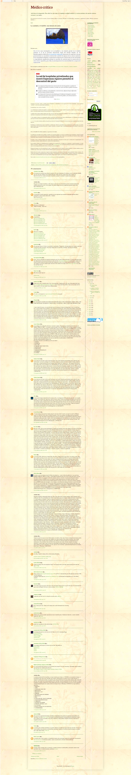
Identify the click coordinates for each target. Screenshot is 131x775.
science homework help (38, 251)
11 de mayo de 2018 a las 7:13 (40, 177)
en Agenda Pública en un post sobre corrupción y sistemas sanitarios (62, 66)
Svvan (35, 203)
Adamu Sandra (37, 358)
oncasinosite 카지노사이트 (39, 643)
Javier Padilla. (90, 29)
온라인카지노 (37, 648)
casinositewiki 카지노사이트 (39, 630)
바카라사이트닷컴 (59, 587)
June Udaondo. (91, 32)
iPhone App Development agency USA (47, 573)
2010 (90, 311)
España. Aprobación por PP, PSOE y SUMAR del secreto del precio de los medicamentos (94, 152)
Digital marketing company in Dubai (41, 664)
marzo (91, 283)
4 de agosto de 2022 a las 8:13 (39, 639)
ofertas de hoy (36, 275)
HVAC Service (37, 736)
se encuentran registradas (56, 54)
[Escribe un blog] (51, 163)
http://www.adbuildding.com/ (39, 221)
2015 (90, 302)
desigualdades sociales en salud (93, 67)
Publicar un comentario (36, 753)
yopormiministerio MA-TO (93, 73)
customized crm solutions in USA (51, 576)
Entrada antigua (80, 756)
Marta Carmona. (91, 33)
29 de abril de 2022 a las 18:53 (40, 625)
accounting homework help (39, 250)
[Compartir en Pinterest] (54, 163)
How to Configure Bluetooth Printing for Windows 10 (44, 284)
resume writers (45, 717)
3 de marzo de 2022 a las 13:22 (40, 579)
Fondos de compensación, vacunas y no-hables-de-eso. (95, 292)
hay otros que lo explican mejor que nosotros (93, 79)
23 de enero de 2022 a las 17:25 (40, 567)
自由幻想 (36, 745)
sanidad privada (53, 164)
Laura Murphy (37, 324)
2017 (90, 282)
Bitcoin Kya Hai (37, 209)
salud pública (91, 61)
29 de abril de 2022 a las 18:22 (40, 618)
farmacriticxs (89, 81)
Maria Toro (36, 271)
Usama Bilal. (90, 35)
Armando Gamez (37, 171)
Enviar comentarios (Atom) (41, 758)
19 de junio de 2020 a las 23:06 (40, 295)
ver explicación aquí (57, 144)
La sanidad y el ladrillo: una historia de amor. (94, 288)
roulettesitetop (37, 613)
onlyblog (35, 552)
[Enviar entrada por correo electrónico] (47, 162)
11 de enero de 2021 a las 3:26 (40, 531)
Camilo (35, 292)
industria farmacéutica (91, 63)
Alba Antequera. (91, 25)
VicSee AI (47, 730)
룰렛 (40, 616)
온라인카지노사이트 (38, 634)
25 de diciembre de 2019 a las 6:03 (40, 225)
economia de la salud (92, 71)
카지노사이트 (37, 646)
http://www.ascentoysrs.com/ (39, 222)
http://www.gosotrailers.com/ (39, 219)
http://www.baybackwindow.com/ (40, 223)
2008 (90, 315)
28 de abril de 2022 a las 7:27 (39, 599)
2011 (90, 309)
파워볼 (37, 565)
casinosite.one (36, 622)
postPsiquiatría (92, 157)
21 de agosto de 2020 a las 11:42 (40, 373)
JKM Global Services (38, 572)
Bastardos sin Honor (93, 210)
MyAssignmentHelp (38, 257)
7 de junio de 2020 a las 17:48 (39, 287)
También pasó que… (92, 167)
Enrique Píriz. (90, 28)
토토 (35, 606)
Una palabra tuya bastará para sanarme (94, 171)
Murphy (35, 300)
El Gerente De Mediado (93, 136)
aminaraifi (36, 714)
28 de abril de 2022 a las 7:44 (39, 608)
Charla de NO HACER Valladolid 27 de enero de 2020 (97, 180)
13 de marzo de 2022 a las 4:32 (40, 590)
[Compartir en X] (52, 163)
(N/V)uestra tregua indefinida (93, 285)
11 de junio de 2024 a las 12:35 (40, 709)
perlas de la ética (94, 74)
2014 (90, 303)
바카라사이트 (56, 624)
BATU (35, 229)
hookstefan (36, 244)
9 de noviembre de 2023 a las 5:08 (40, 671)
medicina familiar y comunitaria (93, 75)
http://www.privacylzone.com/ (39, 234)
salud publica (97, 77)
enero (91, 297)
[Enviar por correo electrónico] (49, 163)
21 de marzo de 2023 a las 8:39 (40, 660)
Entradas (91, 93)
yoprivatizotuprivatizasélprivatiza (62, 164)
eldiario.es (58, 99)
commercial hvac (38, 739)
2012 (90, 307)
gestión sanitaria (94, 70)
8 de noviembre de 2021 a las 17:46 (41, 558)
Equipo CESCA (92, 149)
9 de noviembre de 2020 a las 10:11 (41, 490)
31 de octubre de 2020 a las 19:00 (40, 469)
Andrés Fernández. (91, 27)
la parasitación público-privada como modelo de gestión (46, 157)
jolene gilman (36, 473)
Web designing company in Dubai (40, 669)
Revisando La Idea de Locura (93, 227)
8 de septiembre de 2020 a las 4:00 (40, 422)
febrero (91, 295)
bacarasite (36, 584)
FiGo (35, 396)
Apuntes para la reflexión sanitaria (94, 192)
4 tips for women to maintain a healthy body (42, 556)
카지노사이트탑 (37, 636)
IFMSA (94, 87)
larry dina (36, 426)
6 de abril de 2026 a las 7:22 (39, 732)
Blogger (72, 766)
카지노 (35, 649)
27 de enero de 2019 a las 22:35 (40, 199)
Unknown (36, 192)
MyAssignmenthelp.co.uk (64, 260)
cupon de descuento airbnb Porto (51, 294)
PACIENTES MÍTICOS (93, 173)
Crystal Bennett (37, 412)
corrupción (37, 164)
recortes (95, 85)
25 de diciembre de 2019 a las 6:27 (40, 240)
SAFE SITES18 (37, 562)
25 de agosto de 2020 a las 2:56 (40, 407)
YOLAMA (36, 215)
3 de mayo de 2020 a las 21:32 (40, 277)
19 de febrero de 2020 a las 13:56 (40, 266)
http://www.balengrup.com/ (39, 218)
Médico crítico (42, 6)
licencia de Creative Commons (93, 276)
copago (91, 77)
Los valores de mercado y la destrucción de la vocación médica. (94, 205)
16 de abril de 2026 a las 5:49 (39, 741)
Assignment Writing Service (39, 656)
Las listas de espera (96, 194)
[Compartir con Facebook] (53, 163)
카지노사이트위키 (37, 633)
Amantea (91, 166)
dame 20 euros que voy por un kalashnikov (93, 82)
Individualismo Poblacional (92, 268)
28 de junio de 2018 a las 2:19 (39, 188)
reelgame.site (36, 594)
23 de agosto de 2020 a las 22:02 (40, 391)
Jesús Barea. (90, 31)
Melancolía (91, 211)
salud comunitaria (92, 186)
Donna (35, 454)
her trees (56, 749)
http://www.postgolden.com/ (39, 235)
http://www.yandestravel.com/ (39, 238)
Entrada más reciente (35, 756)
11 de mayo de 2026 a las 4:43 (40, 750)
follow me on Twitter (96, 131)
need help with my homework (39, 248)
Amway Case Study (72, 263)
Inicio (58, 756)
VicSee (35, 726)
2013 (90, 305)
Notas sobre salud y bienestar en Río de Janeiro (94, 188)
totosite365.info (37, 603)
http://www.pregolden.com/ (39, 237)
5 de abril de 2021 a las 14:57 (39, 547)
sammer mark (37, 281)
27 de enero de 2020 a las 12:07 (40, 253)
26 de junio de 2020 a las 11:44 (40, 319)
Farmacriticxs (91, 214)
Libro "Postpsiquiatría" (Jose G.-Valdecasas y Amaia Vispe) (97, 161)
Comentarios (91, 95)
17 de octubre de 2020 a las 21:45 (40, 450)
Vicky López (90, 36)
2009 (90, 313)
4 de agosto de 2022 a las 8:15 (39, 652)
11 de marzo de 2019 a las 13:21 (40, 210)
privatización (48, 164)
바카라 (35, 650)
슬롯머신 (59, 596)
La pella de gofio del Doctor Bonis (93, 202)
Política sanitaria (42, 164)
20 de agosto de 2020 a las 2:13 (40, 354)
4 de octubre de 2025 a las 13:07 (40, 721)
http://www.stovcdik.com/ (39, 233)
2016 (90, 300)
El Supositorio (92, 176)
